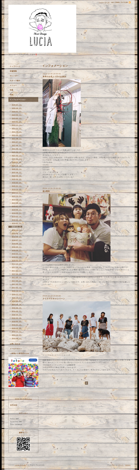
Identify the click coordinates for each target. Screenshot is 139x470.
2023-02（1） (17, 118)
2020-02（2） (17, 182)
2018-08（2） (17, 237)
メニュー (13, 85)
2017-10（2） (17, 267)
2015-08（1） (17, 338)
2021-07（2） (17, 142)
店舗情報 (13, 71)
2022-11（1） (17, 125)
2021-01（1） (17, 159)
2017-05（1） (17, 277)
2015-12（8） (17, 328)
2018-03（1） (17, 254)
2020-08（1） (17, 172)
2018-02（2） (17, 257)
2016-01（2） (17, 325)
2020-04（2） (17, 179)
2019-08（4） (17, 203)
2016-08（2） (17, 304)
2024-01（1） (17, 111)
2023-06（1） (17, 115)
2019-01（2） (17, 223)
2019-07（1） (17, 206)
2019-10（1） (17, 196)
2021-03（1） (17, 152)
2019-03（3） (17, 216)
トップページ (15, 66)
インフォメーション (18, 99)
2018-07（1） (17, 240)
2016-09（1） (17, 301)
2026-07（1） (17, 105)
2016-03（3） (17, 318)
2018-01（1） (17, 260)
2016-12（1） (17, 291)
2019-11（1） (17, 193)
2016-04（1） (17, 314)
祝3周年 (46, 191)
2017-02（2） (17, 284)
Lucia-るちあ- (20, 465)
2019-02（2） (17, 220)
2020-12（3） (17, 162)
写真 (11, 90)
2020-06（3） (17, 176)
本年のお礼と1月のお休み (54, 76)
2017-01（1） (17, 287)
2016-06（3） (17, 308)
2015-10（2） (17, 335)
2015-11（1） (17, 331)
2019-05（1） (17, 213)
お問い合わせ (15, 344)
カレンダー (14, 76)
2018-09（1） (17, 233)
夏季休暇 (13, 405)
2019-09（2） (17, 199)
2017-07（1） (17, 270)
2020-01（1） (17, 186)
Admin (128, 465)
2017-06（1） (17, 274)
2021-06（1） (17, 145)
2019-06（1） (17, 210)
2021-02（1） (17, 155)
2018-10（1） (17, 230)
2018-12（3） (17, 226)
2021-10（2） (17, 132)
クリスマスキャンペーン (54, 298)
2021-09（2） (17, 135)
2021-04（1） (17, 149)
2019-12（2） (17, 189)
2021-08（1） (17, 138)
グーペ (121, 465)
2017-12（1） (17, 264)
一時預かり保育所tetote (19, 353)
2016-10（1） (17, 298)
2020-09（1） (17, 169)
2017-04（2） (17, 281)
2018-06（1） (17, 243)
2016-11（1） (17, 294)
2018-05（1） (17, 247)
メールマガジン (16, 349)
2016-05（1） (17, 311)
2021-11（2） (17, 128)
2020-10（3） (17, 166)
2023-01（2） (17, 122)
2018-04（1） (17, 250)
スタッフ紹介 (15, 81)
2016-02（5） (17, 321)
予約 (11, 95)
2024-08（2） (17, 108)
